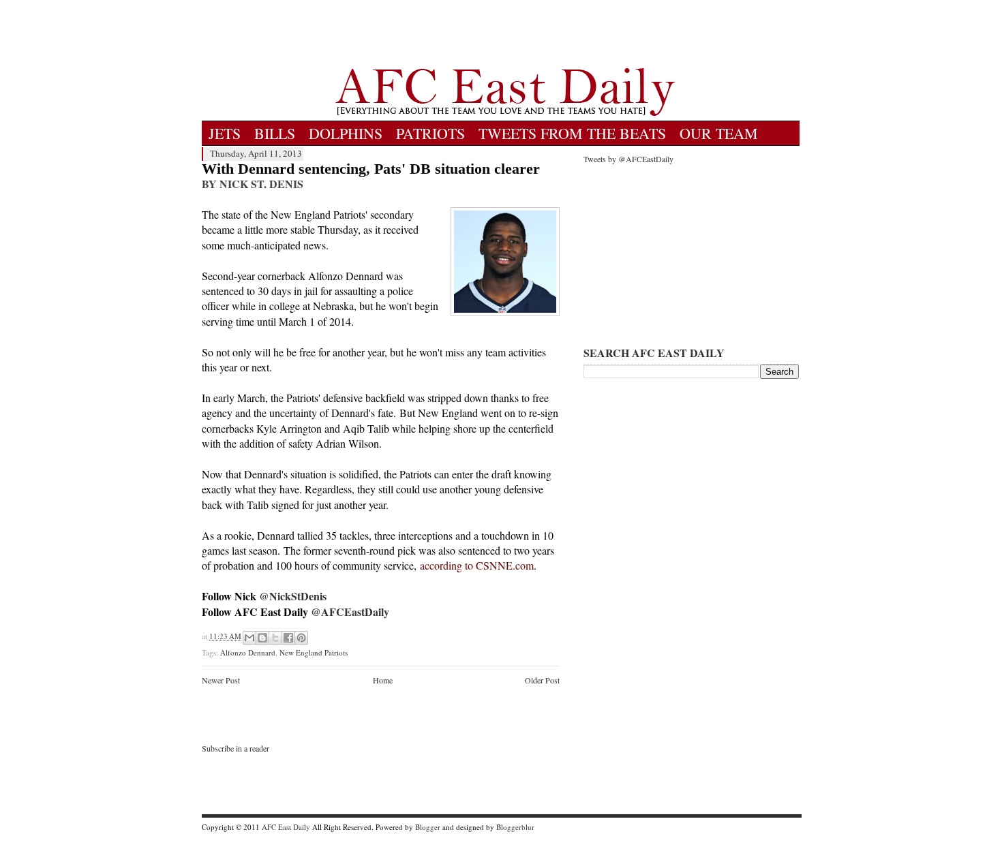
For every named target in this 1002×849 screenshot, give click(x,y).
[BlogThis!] (262, 638)
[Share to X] (275, 638)
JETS (225, 133)
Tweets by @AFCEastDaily (628, 158)
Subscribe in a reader (235, 748)
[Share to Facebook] (288, 638)
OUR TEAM (719, 133)
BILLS (274, 133)
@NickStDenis (293, 596)
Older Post (542, 680)
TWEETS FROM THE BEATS (572, 133)
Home (383, 680)
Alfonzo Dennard (247, 652)
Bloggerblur (515, 827)
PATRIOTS (430, 133)
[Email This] (249, 638)
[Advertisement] (505, 34)
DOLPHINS (345, 133)
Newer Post (221, 680)
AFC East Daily (286, 827)
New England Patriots (313, 652)
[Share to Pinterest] (301, 638)
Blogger (427, 827)
